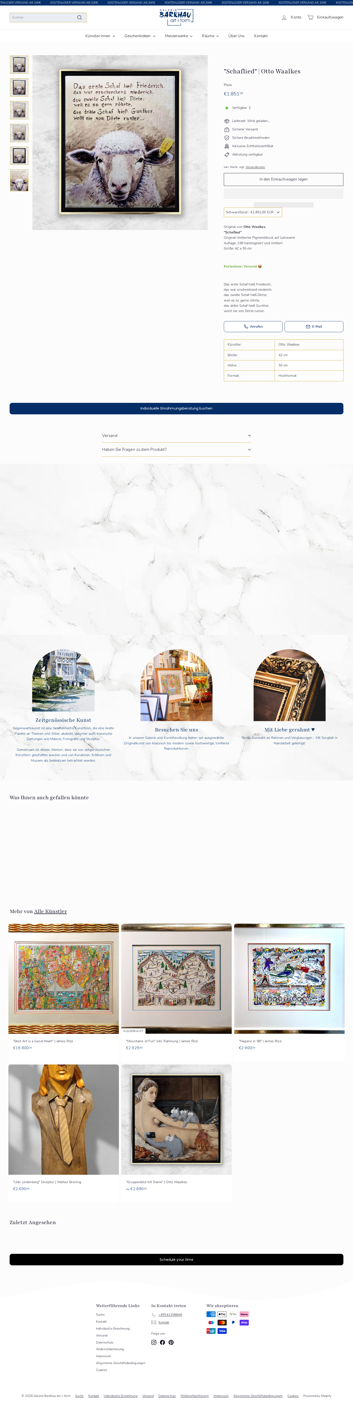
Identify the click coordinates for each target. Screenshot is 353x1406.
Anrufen (256, 326)
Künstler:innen (98, 36)
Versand (109, 435)
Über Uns (236, 36)
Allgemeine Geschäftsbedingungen (120, 1363)
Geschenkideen (138, 36)
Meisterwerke (177, 36)
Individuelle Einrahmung (113, 1328)
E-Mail (317, 326)
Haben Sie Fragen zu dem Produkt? (134, 449)
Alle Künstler (50, 911)
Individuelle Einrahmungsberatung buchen (176, 408)
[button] (283, 193)
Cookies (101, 1370)
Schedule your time (176, 1259)
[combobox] (48, 17)
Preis (228, 84)
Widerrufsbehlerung (110, 1349)
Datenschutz (105, 1342)
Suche (100, 1315)
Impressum (103, 1356)
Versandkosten (255, 167)
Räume (208, 36)
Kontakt (261, 36)
